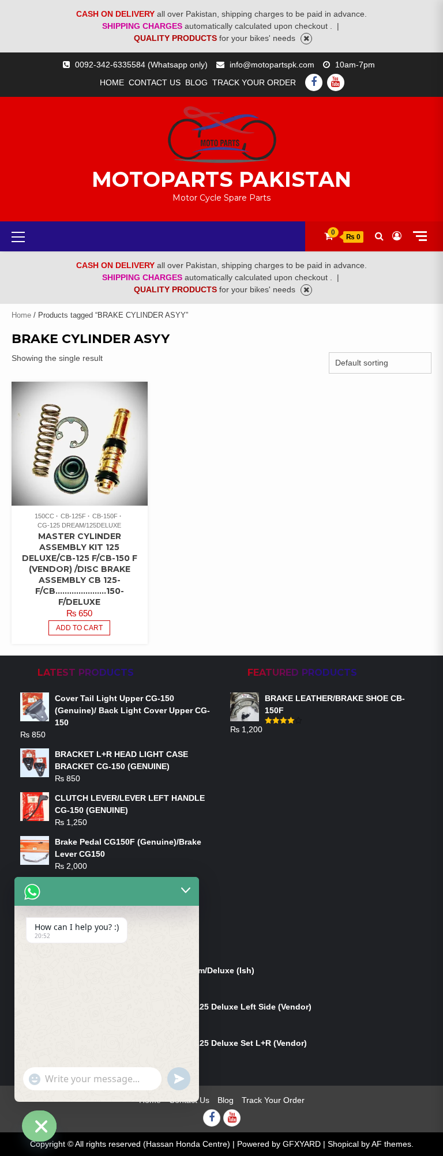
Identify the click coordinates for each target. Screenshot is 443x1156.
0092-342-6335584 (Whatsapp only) (141, 64)
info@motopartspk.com (272, 64)
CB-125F (73, 516)
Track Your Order (254, 82)
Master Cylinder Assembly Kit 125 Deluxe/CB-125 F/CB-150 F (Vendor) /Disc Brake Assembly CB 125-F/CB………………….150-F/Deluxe (79, 569)
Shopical (343, 1144)
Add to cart (79, 628)
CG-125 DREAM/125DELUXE (79, 525)
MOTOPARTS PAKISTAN (221, 179)
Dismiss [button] (306, 38)
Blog (196, 82)
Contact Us (155, 82)
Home (112, 82)
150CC (44, 516)
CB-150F (105, 516)
